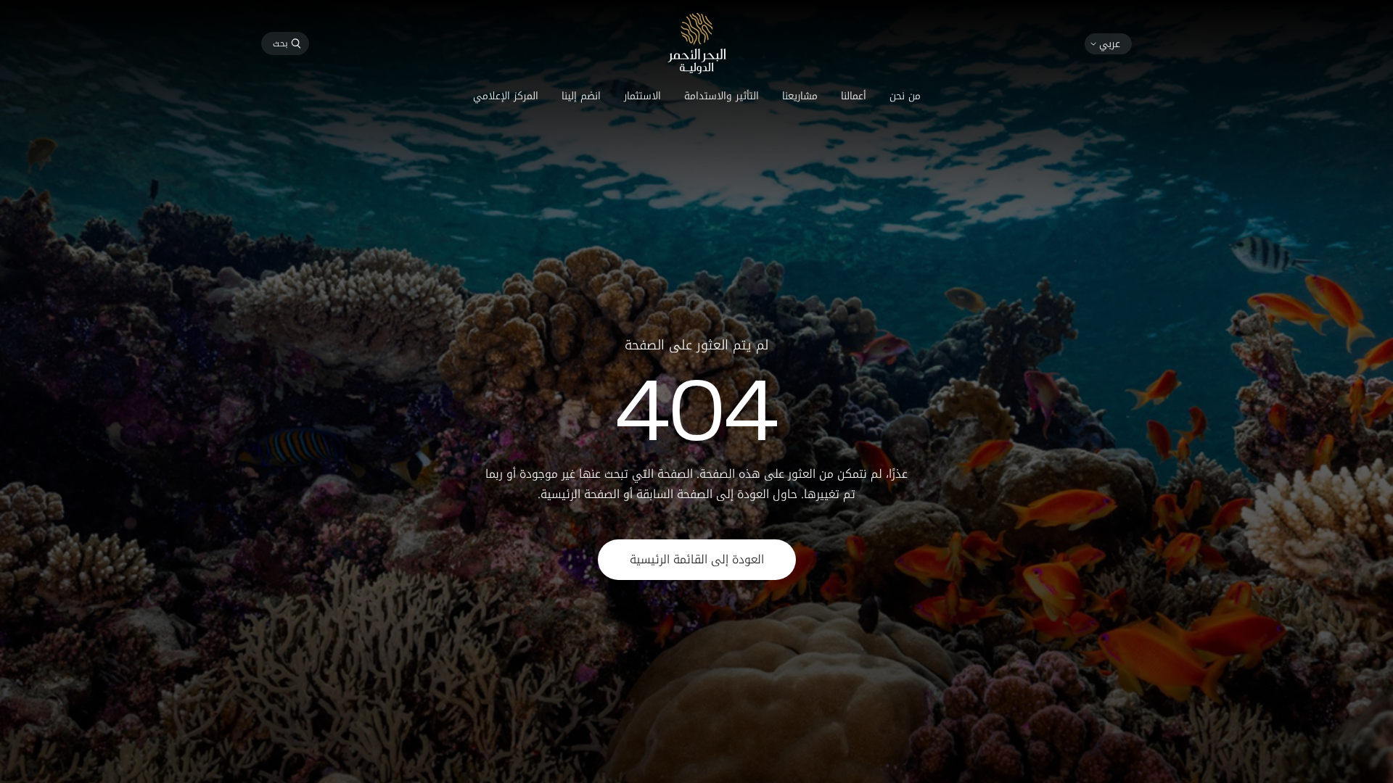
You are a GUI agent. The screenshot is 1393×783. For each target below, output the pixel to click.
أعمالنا (853, 96)
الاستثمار (642, 96)
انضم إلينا (581, 96)
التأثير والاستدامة (721, 96)
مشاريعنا (800, 96)
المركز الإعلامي (505, 96)
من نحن (905, 96)
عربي (1109, 44)
